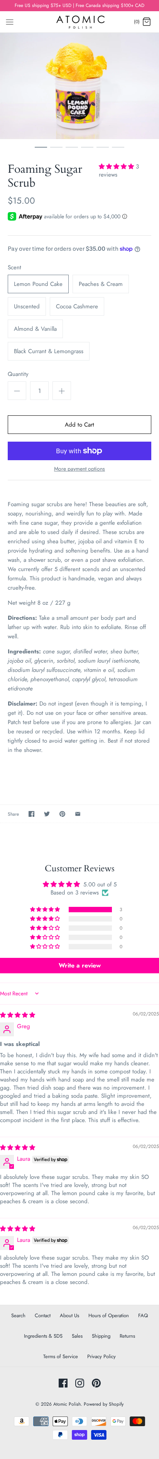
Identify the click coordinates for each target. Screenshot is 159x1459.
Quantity (18, 374)
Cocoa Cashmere (77, 306)
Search (18, 1315)
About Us (69, 1315)
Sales (77, 1336)
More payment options (79, 469)
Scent (14, 268)
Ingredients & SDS (43, 1336)
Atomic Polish (67, 1404)
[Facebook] (63, 1383)
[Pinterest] (96, 1383)
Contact (43, 1315)
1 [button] (41, 151)
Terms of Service (60, 1356)
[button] (117, 166)
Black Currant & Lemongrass (48, 351)
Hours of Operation (108, 1315)
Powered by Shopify (103, 1404)
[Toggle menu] (9, 21)
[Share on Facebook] (31, 814)
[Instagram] (79, 1383)
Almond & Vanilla (35, 329)
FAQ (143, 1315)
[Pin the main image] (62, 814)
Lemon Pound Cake (38, 284)
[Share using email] (78, 814)
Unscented (27, 306)
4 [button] (87, 151)
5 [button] (103, 151)
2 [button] (56, 151)
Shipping (101, 1336)
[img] (17, 1015)
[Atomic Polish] (80, 22)
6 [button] (118, 151)
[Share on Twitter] (47, 814)
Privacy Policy (101, 1356)
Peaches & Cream (101, 284)
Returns (127, 1336)
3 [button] (72, 151)
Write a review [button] (80, 965)
